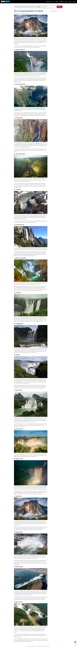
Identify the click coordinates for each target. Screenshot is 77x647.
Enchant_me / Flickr (45, 315)
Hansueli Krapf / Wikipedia (44, 213)
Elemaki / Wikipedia (45, 71)
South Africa (37, 142)
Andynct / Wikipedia (45, 141)
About (39, 646)
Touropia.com (32, 646)
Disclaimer (48, 646)
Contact (36, 646)
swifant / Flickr (45, 106)
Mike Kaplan (17, 13)
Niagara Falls (33, 555)
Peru (25, 73)
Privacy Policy (43, 646)
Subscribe (59, 6)
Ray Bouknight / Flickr (45, 246)
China (26, 417)
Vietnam (29, 417)
